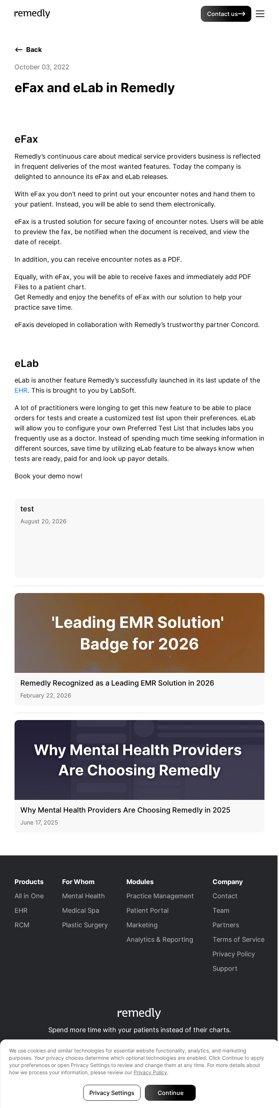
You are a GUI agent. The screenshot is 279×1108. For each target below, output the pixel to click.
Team (221, 910)
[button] (260, 14)
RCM (22, 925)
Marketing (142, 925)
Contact (225, 896)
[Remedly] (32, 13)
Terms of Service (238, 939)
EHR (21, 390)
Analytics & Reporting (159, 939)
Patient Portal (147, 910)
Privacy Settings (111, 1092)
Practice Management (160, 896)
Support (225, 968)
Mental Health (83, 896)
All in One (29, 896)
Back (34, 49)
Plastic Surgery (85, 925)
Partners (226, 925)
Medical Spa (80, 910)
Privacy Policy (234, 954)
